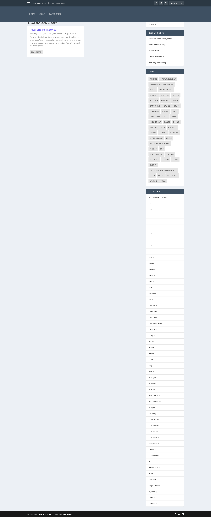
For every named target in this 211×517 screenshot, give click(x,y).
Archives (151, 269)
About (42, 14)
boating (154, 100)
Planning (152, 413)
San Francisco (154, 419)
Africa (153, 90)
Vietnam (59, 34)
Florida (151, 341)
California (152, 305)
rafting (170, 154)
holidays (172, 127)
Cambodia (152, 311)
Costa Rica (153, 329)
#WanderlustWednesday (161, 84)
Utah (152, 176)
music (169, 138)
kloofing (174, 133)
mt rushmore (156, 138)
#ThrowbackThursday (157, 197)
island (153, 133)
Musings (152, 389)
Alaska (151, 263)
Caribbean (152, 317)
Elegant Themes (44, 514)
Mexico (151, 371)
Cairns (175, 100)
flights (165, 111)
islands (162, 133)
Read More (36, 52)
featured (154, 111)
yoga (163, 181)
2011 (150, 215)
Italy (150, 365)
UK (149, 461)
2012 (150, 221)
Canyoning (155, 106)
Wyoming (152, 491)
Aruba (151, 281)
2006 (150, 209)
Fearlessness (153, 50)
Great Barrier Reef (158, 116)
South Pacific (153, 437)
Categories (55, 14)
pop (162, 149)
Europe (151, 335)
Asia (54, 34)
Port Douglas (156, 154)
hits (163, 127)
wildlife (153, 181)
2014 (150, 233)
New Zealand (154, 395)
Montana (152, 383)
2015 (150, 239)
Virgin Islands (154, 485)
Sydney (153, 165)
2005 (150, 203)
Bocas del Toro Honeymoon (53, 3)
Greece (151, 347)
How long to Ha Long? (43, 30)
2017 (150, 251)
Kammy (34, 34)
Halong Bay (155, 122)
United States (154, 467)
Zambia (151, 497)
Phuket (153, 149)
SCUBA (175, 159)
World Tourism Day (156, 44)
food (175, 111)
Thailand (152, 449)
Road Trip (154, 159)
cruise (176, 106)
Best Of (175, 95)
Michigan (152, 377)
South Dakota (154, 431)
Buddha (164, 100)
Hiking (176, 122)
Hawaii (151, 353)
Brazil (150, 299)
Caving (167, 106)
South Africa (153, 425)
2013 (150, 227)
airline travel (165, 90)
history (153, 127)
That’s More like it (156, 56)
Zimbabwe (152, 503)
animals (153, 95)
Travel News (153, 455)
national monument (160, 143)
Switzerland (153, 443)
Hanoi (167, 122)
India (150, 359)
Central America (155, 323)
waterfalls (172, 176)
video (160, 176)
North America (154, 401)
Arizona (165, 95)
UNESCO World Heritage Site (163, 170)
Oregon (151, 407)
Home (32, 14)
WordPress (67, 514)
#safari (153, 79)
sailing (166, 159)
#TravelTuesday (168, 79)
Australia (152, 293)
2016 (50, 34)
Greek (173, 116)
